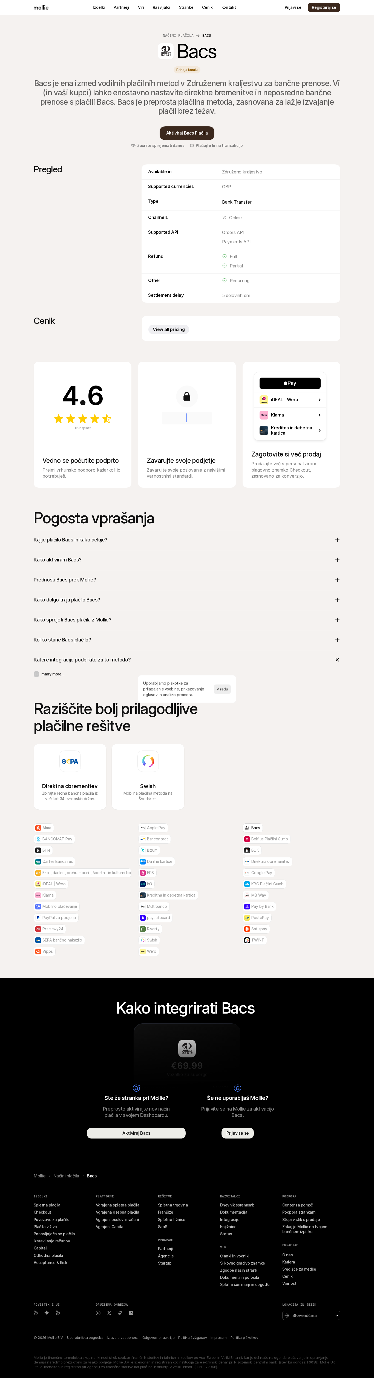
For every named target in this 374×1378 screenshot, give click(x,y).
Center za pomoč (297, 1205)
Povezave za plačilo (52, 1219)
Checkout (42, 1212)
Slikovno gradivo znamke (242, 1263)
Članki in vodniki (234, 1256)
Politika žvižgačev (192, 1337)
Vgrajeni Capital (110, 1226)
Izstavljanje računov (52, 1241)
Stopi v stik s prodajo (301, 1219)
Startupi (165, 1263)
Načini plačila (178, 35)
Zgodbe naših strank (238, 1270)
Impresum (218, 1337)
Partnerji (165, 1248)
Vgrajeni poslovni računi (117, 1219)
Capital (40, 1248)
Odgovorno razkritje (158, 1337)
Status (226, 1233)
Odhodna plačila (48, 1255)
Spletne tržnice (171, 1219)
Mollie (40, 1176)
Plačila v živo (45, 1226)
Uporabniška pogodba (85, 1337)
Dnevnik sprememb (237, 1205)
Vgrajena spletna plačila (117, 1205)
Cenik (287, 1276)
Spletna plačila (47, 1205)
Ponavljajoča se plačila (54, 1233)
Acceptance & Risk (50, 1262)
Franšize (165, 1212)
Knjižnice (228, 1226)
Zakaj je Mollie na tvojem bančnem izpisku (305, 1229)
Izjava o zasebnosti (123, 1337)
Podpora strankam (298, 1212)
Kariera (288, 1262)
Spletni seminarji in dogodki (245, 1284)
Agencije (166, 1256)
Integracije (229, 1219)
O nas (287, 1255)
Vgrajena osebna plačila (117, 1212)
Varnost (289, 1283)
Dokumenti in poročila (239, 1277)
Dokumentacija (233, 1212)
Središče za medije (299, 1269)
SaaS (162, 1226)
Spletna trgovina (173, 1205)
